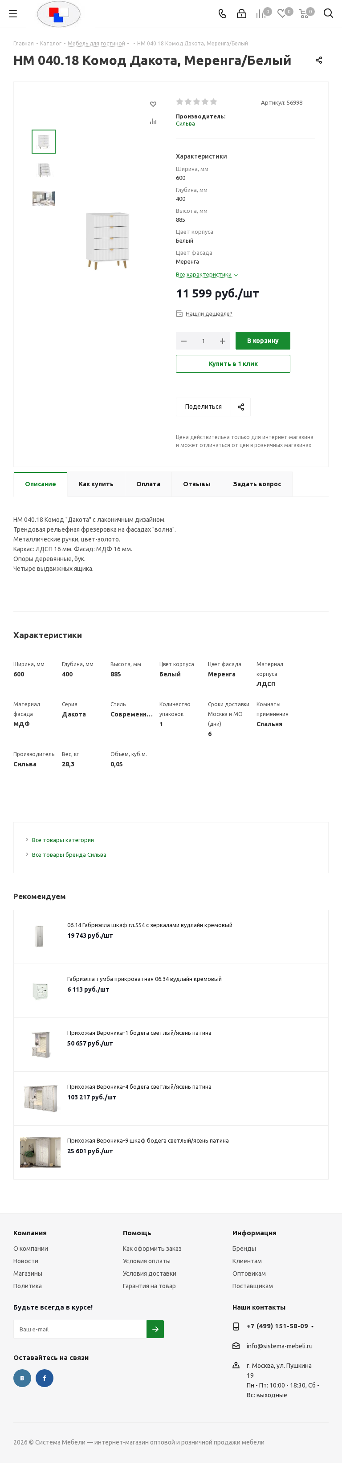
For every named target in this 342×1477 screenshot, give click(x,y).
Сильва (185, 123)
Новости (25, 1261)
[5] (214, 102)
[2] (188, 102)
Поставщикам (252, 1286)
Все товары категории (63, 840)
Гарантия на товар (149, 1286)
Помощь (137, 1233)
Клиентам (247, 1261)
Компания (30, 1233)
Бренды (244, 1248)
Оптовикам (249, 1273)
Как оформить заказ (152, 1248)
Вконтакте (22, 1378)
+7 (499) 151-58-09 (277, 1326)
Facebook (44, 1378)
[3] (197, 102)
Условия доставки (149, 1273)
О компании (30, 1248)
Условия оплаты (147, 1261)
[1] (180, 102)
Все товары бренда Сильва (69, 854)
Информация (254, 1233)
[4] (205, 102)
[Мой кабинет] (241, 13)
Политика (27, 1286)
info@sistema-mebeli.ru (280, 1346)
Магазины (27, 1273)
